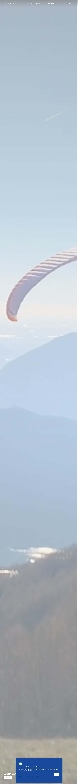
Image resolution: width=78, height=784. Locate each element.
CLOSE (60, 760)
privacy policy (36, 776)
